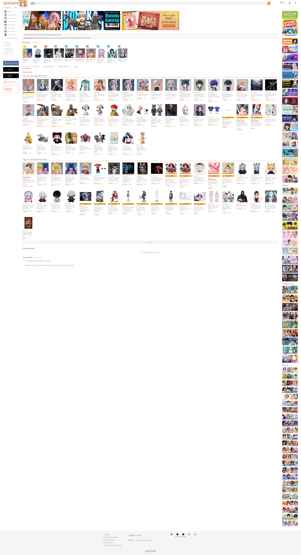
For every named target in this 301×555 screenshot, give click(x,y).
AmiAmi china (12, 82)
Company (106, 534)
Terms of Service (108, 540)
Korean (183, 536)
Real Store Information (110, 537)
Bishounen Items (8, 53)
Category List (7, 7)
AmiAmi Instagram (10, 89)
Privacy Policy (107, 543)
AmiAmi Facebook (12, 63)
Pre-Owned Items (9, 51)
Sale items (7, 46)
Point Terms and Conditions (112, 545)
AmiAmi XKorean (10, 75)
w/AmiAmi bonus (8, 49)
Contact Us (23, 7)
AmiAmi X (10, 69)
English (177, 536)
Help (15, 7)
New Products (8, 44)
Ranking (6, 42)
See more (36, 42)
